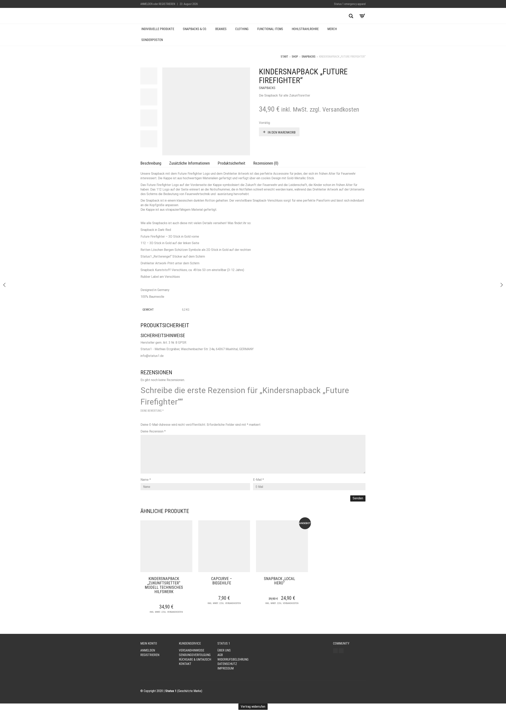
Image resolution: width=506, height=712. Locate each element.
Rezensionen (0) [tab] (265, 163)
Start (284, 56)
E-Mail (258, 480)
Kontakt (185, 664)
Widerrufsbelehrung (232, 659)
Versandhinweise (191, 650)
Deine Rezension (153, 431)
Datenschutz (227, 664)
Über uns (224, 650)
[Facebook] (341, 650)
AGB (220, 655)
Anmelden (146, 4)
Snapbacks (308, 56)
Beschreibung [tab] (150, 163)
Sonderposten (152, 40)
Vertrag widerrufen (253, 706)
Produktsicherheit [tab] (231, 163)
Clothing (241, 29)
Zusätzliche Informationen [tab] (189, 163)
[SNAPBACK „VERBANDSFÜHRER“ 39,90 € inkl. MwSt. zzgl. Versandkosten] (4, 285)
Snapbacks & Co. (195, 29)
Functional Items (270, 29)
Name (146, 480)
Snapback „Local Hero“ (279, 580)
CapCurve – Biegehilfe (221, 580)
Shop (295, 56)
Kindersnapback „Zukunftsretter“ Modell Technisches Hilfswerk (164, 585)
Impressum (225, 668)
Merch (332, 29)
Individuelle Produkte (157, 29)
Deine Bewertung (152, 410)
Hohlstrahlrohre (305, 29)
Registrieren (167, 4)
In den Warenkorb (281, 132)
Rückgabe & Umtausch (195, 659)
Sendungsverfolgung (195, 655)
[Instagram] (335, 650)
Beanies (221, 29)
